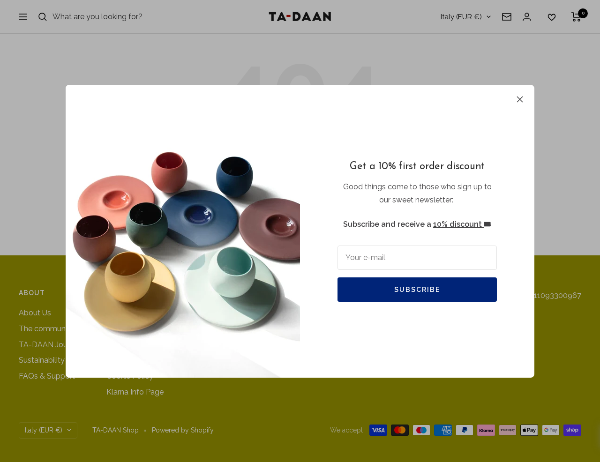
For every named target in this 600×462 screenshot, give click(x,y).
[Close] (520, 99)
